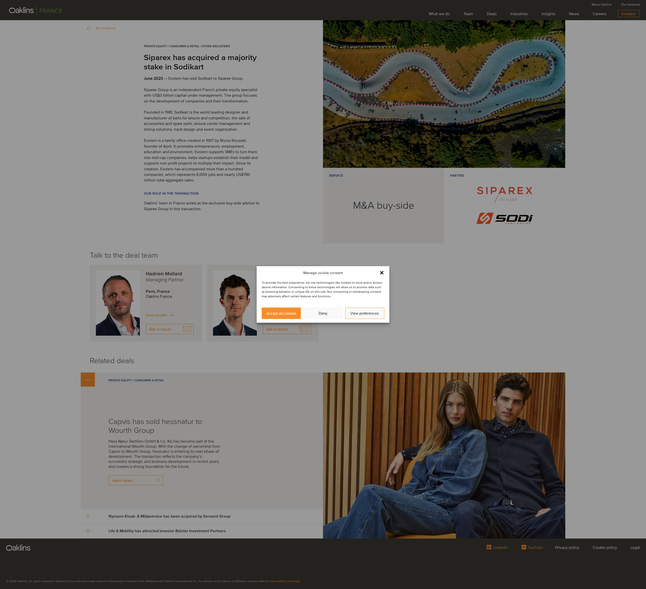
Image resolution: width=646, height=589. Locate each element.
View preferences (364, 313)
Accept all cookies (281, 313)
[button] (381, 272)
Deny (323, 313)
